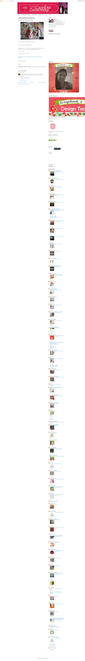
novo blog (51, 418)
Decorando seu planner (58, 320)
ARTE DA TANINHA (53, 447)
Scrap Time (52, 493)
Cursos (46, 14)
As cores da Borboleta (53, 470)
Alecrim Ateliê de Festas (54, 501)
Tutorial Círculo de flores (58, 289)
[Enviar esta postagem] (29, 66)
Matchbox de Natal (57, 369)
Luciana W (51, 357)
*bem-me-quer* (52, 250)
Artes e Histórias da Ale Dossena (55, 170)
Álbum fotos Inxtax (57, 403)
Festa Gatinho (57, 266)
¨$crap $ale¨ (52, 534)
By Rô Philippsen (52, 644)
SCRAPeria (52, 526)
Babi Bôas (51, 564)
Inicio (19, 14)
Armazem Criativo (53, 201)
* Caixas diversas (57, 251)
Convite (56, 411)
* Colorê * (51, 580)
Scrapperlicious (52, 186)
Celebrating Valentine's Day (58, 358)
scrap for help (52, 478)
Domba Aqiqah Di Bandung (58, 228)
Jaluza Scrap (52, 281)
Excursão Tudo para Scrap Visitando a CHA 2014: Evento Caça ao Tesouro (59, 536)
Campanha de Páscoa (58, 565)
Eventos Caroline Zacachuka (25, 14)
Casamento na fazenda (53, 347)
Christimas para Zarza (58, 312)
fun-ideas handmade (53, 258)
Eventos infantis (34, 14)
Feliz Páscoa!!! (57, 630)
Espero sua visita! (57, 425)
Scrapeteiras (52, 227)
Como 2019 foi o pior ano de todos (59, 236)
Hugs (55, 388)
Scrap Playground (53, 511)
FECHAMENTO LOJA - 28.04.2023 (59, 202)
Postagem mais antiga (42, 82)
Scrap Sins (51, 649)
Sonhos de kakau (52, 334)
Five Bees (51, 629)
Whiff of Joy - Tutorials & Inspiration (55, 387)
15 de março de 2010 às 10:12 (25, 78)
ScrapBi (51, 235)
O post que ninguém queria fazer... (59, 512)
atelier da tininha (52, 485)
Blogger (47, 658)
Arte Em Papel (52, 610)
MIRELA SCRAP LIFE (53, 455)
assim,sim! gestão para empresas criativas (57, 618)
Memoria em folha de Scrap (54, 541)
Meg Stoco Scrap (52, 646)
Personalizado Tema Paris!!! (58, 463)
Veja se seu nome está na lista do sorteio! (55, 217)
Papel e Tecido (52, 557)
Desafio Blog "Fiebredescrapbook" (59, 456)
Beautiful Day (56, 611)
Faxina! (56, 433)
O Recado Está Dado (53, 216)
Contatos (50, 14)
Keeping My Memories (53, 288)
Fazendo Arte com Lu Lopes (54, 376)
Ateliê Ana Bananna (53, 273)
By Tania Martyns (53, 296)
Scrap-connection (53, 368)
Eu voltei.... (56, 504)
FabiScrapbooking (53, 319)
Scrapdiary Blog (52, 193)
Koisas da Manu (52, 503)
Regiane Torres (52, 304)
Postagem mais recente (22, 82)
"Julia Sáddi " (52, 587)
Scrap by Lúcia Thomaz (53, 572)
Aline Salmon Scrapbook (54, 365)
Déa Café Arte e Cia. (53, 432)
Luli (50, 595)
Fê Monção (51, 410)
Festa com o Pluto (57, 259)
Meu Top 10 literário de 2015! (54, 366)
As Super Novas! (57, 596)
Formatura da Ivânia (57, 637)
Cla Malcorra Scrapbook (54, 402)
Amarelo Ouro (52, 346)
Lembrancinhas (40, 14)
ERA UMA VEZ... (57, 542)
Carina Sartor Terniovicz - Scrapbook (56, 311)
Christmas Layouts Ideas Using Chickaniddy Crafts (57, 422)
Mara (21, 72)
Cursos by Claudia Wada (54, 424)
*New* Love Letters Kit (58, 471)
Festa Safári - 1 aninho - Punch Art (59, 377)
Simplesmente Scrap (53, 549)
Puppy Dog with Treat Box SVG (59, 179)
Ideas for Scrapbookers (54, 421)
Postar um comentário (22, 80)
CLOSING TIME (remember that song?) (55, 626)
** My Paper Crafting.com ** (54, 178)
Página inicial (32, 82)
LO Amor (56, 297)
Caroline (56, 19)
